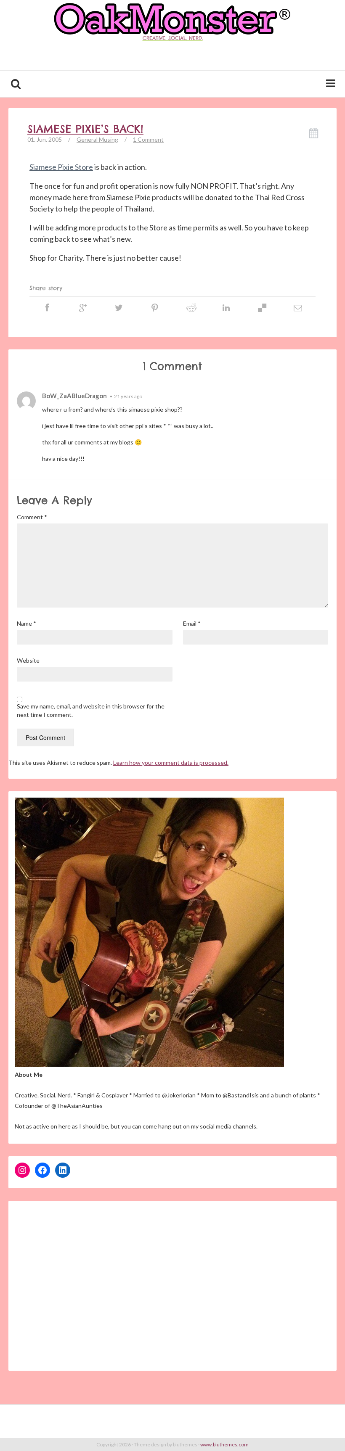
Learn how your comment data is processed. (170, 762)
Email (192, 623)
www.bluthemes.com (224, 1444)
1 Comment (148, 139)
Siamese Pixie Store (61, 167)
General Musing (97, 139)
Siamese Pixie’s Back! (85, 129)
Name (26, 623)
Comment (32, 517)
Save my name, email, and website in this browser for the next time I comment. (91, 710)
